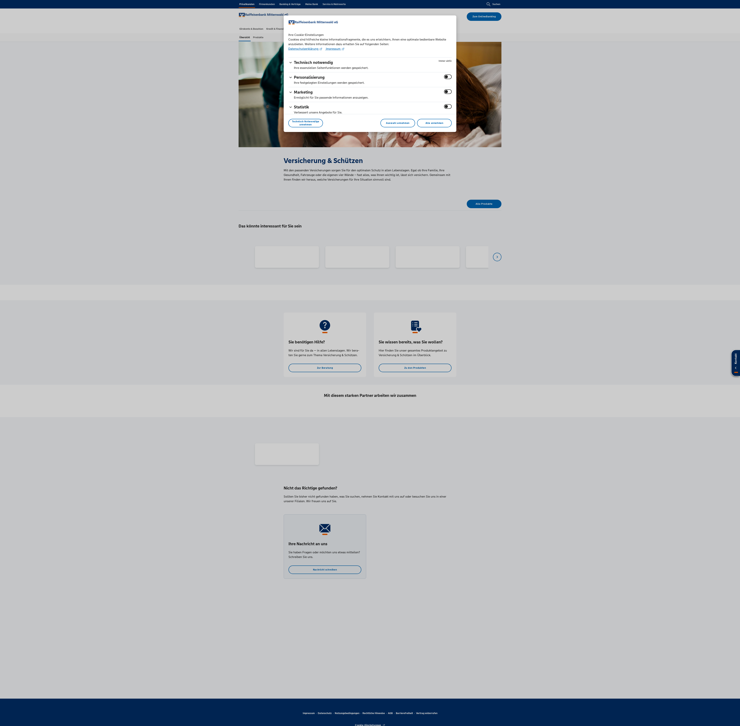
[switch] (448, 76)
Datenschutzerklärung (303, 49)
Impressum (333, 49)
